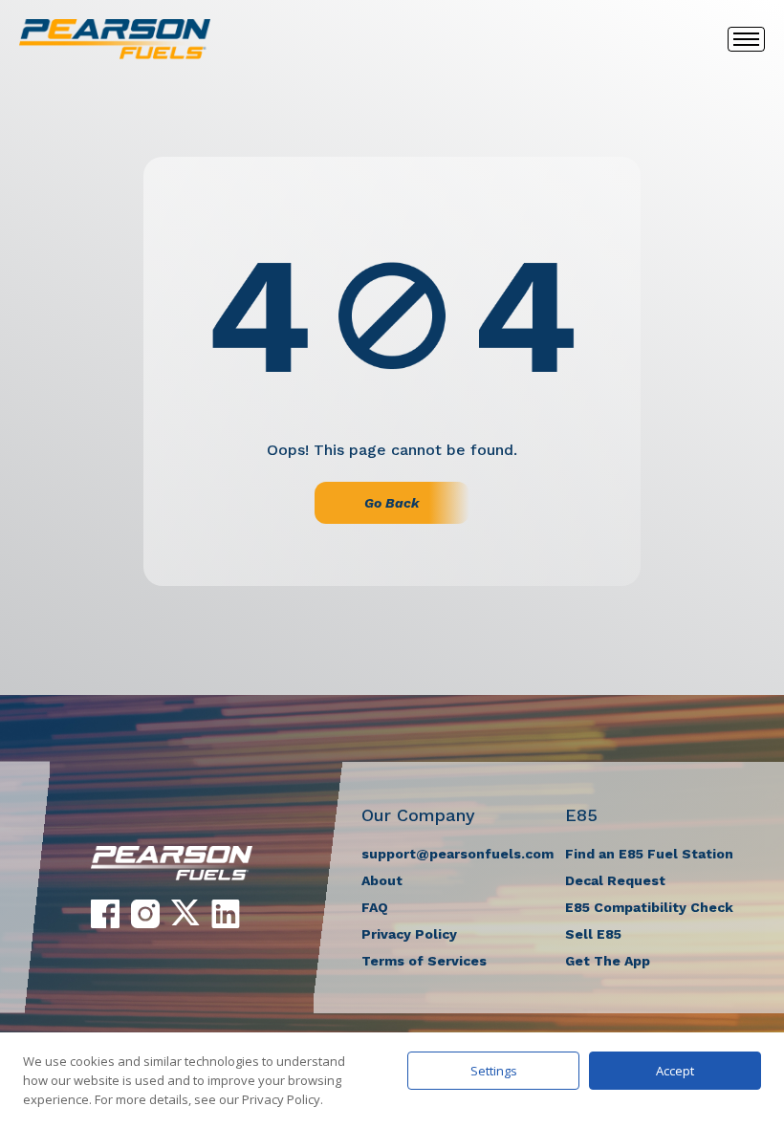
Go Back (392, 502)
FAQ (374, 907)
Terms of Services (424, 960)
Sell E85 (593, 934)
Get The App (607, 960)
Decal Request (615, 880)
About (382, 880)
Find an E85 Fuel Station (649, 853)
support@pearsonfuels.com (457, 853)
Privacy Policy (409, 934)
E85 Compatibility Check (649, 907)
